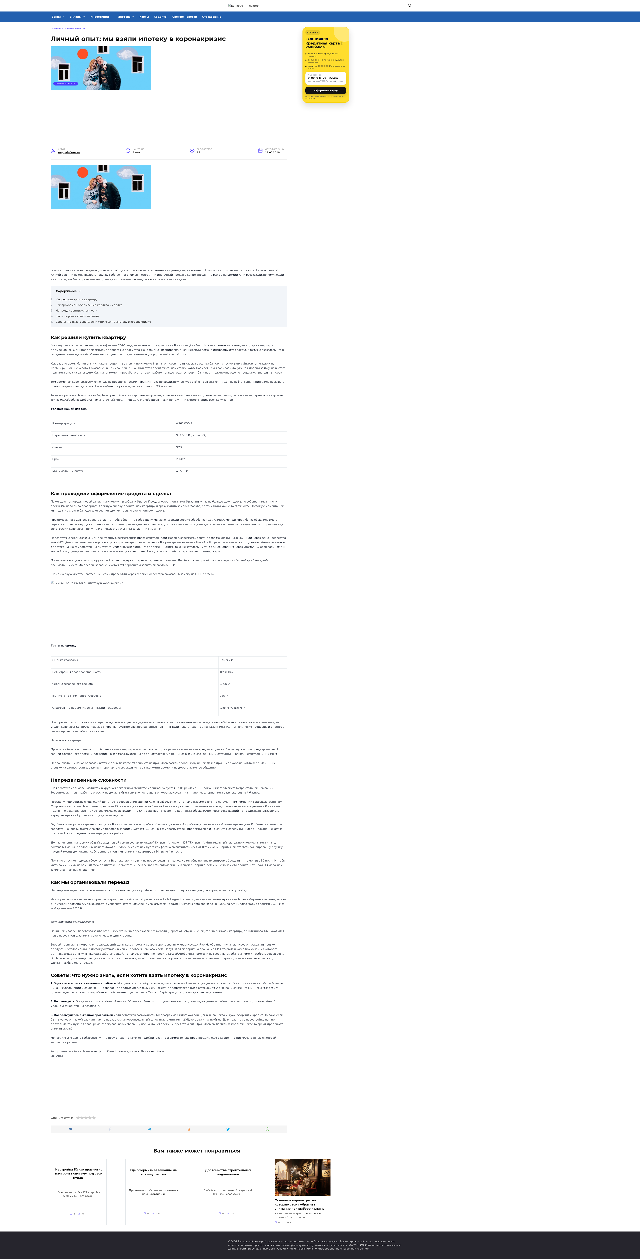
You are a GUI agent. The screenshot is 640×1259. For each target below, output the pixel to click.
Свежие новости (184, 16)
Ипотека (124, 16)
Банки (56, 16)
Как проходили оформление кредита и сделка (89, 305)
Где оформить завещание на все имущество (153, 1172)
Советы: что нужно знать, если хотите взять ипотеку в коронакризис (103, 321)
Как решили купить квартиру (76, 299)
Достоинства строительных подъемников (228, 1172)
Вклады (76, 16)
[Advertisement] (169, 121)
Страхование (211, 16)
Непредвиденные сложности (77, 310)
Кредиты (160, 16)
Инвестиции (99, 16)
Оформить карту (326, 90)
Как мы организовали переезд (77, 316)
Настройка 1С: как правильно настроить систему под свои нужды (78, 1173)
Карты (144, 16)
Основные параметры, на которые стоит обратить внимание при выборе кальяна (299, 1204)
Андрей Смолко (69, 152)
